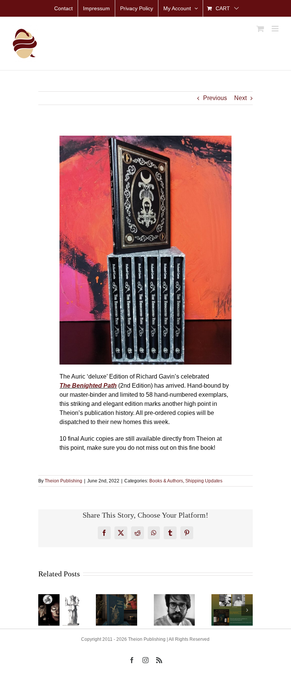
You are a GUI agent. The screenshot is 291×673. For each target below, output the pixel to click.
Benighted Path (94, 385)
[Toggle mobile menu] (276, 29)
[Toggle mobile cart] (260, 29)
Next (240, 98)
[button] (44, 610)
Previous (215, 98)
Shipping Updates (203, 481)
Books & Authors (166, 481)
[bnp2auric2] (145, 138)
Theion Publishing (63, 481)
